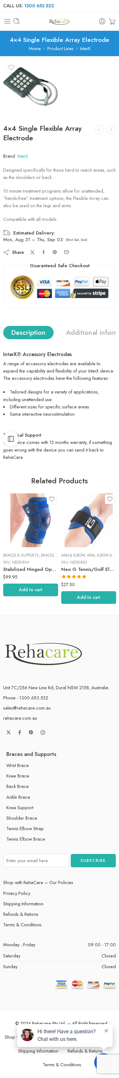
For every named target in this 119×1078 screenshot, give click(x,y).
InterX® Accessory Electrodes (37, 354)
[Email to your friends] (66, 252)
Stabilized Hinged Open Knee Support (30, 569)
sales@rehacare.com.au (27, 707)
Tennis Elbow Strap (25, 828)
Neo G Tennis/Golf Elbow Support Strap (88, 569)
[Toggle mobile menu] (7, 21)
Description (28, 332)
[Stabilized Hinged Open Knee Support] (30, 520)
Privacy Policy (16, 893)
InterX (85, 48)
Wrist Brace (17, 765)
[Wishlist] (11, 68)
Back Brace (17, 786)
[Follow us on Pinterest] (31, 732)
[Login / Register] (102, 21)
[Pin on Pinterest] (54, 252)
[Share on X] (32, 252)
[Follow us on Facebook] (19, 732)
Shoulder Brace (21, 818)
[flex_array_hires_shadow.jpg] (30, 86)
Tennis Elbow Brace (25, 839)
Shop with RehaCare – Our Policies (38, 882)
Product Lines (60, 48)
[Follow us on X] (8, 732)
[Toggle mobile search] (16, 21)
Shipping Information (23, 903)
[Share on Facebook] (43, 252)
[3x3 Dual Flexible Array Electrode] (111, 129)
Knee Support (19, 807)
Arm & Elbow (73, 555)
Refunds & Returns (20, 914)
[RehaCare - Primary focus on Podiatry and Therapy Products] (59, 21)
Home (35, 48)
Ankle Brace (18, 797)
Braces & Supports (21, 555)
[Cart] (112, 21)
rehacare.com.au (20, 718)
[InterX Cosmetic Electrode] (98, 129)
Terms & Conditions (22, 924)
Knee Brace (17, 775)
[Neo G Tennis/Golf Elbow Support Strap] (88, 520)
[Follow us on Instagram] (43, 732)
